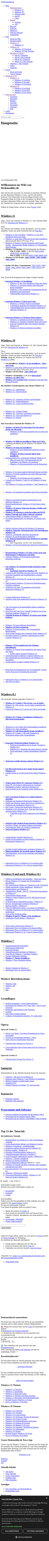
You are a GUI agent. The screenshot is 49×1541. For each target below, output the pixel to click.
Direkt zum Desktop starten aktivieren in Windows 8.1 (25, 803)
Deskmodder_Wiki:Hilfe (14, 1219)
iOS (16, 24)
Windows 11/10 (11, 76)
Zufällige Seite (10, 1478)
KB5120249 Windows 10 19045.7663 (23, 377)
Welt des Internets (16, 33)
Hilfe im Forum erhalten (24, 1381)
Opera (12, 66)
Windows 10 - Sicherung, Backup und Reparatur (23, 399)
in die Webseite (24, 1350)
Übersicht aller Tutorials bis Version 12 (19, 1059)
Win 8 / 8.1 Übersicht (22, 59)
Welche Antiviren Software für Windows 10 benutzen (24, 528)
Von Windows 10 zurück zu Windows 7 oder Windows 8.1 (26, 484)
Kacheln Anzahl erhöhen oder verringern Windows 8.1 (25, 849)
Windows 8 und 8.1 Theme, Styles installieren (22, 916)
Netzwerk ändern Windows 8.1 (17, 829)
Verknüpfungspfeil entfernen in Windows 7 (20, 952)
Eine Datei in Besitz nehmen (15, 1014)
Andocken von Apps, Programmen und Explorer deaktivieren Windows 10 (22, 588)
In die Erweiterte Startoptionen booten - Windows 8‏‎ (24, 1156)
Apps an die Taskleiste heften (16, 914)
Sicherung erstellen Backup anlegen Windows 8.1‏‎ (23, 1148)
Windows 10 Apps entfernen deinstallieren (20, 625)
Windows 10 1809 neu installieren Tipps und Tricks (25, 441)
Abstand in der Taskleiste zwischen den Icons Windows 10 (26, 573)
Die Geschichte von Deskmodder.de (18, 1489)
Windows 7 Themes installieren (17, 958)
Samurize (13, 68)
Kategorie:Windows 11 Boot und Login (20, 301)
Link (30, 1246)
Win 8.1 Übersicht (21, 55)
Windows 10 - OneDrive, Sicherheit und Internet (22, 413)
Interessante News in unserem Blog (18, 970)
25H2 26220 (35, 265)
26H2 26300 (15, 268)
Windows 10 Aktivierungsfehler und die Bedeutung (28, 464)
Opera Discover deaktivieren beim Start (19, 1040)
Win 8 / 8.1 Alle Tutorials (24, 62)
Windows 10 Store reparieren (16, 627)
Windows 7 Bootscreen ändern (16, 1173)
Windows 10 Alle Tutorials (24, 51)
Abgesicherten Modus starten (15, 895)
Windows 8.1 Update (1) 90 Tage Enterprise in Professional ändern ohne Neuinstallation (22, 734)
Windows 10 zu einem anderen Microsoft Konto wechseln (26, 472)
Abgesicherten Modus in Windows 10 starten (21, 516)
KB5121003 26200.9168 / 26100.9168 (27, 252)
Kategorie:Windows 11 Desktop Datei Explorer (23, 318)
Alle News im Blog (12, 682)
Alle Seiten (9, 1472)
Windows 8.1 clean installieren (16, 729)
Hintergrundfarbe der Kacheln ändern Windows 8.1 (25, 851)
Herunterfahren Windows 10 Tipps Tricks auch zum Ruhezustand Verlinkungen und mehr (25, 554)
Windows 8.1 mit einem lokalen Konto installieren (24, 731)
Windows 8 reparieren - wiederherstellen (20, 1146)
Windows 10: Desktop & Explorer (17, 1423)
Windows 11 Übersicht (13, 1390)
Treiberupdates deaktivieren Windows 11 (24, 294)
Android (18, 22)
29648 (7, 270)
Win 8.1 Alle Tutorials (22, 57)
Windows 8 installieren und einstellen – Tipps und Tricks (25, 879)
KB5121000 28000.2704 (38, 255)
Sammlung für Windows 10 (18, 347)
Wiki (7, 37)
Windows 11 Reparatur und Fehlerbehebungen (22, 1398)
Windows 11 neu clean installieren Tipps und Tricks (24, 236)
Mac (7, 990)
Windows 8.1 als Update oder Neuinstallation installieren (25, 727)
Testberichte (14, 35)
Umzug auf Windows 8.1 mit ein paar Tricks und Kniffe (25, 709)
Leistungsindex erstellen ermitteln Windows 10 (22, 662)
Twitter (8, 1195)
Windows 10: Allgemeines (14, 1429)
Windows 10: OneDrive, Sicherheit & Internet (22, 1427)
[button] (24, 1526)
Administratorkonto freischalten (16, 946)
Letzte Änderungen (12, 1476)
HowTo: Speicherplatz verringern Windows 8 (21, 904)
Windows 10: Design (13, 1431)
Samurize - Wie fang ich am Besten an (19, 1077)
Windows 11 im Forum (23, 84)
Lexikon (8, 1012)
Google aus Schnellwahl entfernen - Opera (20, 1037)
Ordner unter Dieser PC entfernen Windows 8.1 (24, 783)
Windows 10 (19, 12)
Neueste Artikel (15, 41)
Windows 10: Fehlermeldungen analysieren (21, 1421)
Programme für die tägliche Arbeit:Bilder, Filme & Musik (25, 1119)
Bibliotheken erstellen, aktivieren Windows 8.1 (22, 787)
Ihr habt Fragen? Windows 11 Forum (18, 1400)
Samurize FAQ (10, 1083)
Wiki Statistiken (11, 1480)
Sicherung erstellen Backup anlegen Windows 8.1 (24, 761)
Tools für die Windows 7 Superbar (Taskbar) (21, 954)
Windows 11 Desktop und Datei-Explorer (20, 1396)
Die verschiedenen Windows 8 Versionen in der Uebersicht (26, 885)
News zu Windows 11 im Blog (16, 1402)
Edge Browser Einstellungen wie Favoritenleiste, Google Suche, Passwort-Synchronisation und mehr (25, 671)
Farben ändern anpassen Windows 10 (23, 654)
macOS (17, 16)
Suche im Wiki (15, 39)
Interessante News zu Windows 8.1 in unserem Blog (24, 863)
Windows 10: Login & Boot (15, 1415)
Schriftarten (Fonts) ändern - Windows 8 (19, 918)
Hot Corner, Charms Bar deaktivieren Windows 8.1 (23, 807)
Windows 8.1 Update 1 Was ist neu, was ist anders (24, 703)
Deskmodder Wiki (12, 1262)
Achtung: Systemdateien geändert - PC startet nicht (23, 1016)
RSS (11, 109)
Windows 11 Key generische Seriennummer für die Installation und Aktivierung (28, 291)
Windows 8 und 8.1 (17, 53)
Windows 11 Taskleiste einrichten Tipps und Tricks (28, 322)
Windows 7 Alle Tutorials (19, 64)
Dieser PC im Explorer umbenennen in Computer (23, 785)
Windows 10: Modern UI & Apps (17, 1425)
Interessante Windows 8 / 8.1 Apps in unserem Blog (24, 865)
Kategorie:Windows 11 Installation (18, 281)
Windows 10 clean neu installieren (18, 448)
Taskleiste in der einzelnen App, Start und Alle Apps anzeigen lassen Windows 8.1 (24, 810)
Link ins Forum (35, 1248)
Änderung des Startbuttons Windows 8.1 (20, 805)
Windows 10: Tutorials (13, 1413)
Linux (17, 18)
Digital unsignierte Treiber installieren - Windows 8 (23, 887)
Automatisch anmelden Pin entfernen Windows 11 (28, 306)
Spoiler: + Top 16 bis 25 (11, 1181)
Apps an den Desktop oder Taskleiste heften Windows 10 (26, 633)
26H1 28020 (26, 268)
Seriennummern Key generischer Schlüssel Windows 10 (25, 458)
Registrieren (9, 113)
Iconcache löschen (12, 950)
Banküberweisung (7, 1348)
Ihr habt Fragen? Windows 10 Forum (18, 1433)
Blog (7, 6)
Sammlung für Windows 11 (18, 223)
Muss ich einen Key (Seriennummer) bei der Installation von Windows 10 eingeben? (26, 461)
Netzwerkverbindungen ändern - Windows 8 (21, 1175)
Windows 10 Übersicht (23, 49)
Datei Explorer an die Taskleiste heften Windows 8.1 (24, 789)
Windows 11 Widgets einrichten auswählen (25, 328)
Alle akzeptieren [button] (12, 1531)
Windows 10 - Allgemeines (15, 390)
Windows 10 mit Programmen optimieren (20, 537)
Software (13, 28)
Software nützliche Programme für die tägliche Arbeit (24, 1114)
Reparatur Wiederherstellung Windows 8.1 (22, 743)
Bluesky (13, 101)
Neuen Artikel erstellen (13, 1221)
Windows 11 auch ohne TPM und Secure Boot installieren (26, 239)
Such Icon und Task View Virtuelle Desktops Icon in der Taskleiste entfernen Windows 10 (25, 612)
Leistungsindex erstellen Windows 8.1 (19, 837)
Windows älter (20, 14)
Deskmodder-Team (12, 1491)
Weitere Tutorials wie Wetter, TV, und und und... (22, 1085)
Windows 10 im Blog (22, 88)
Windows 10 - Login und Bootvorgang (19, 404)
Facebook (13, 97)
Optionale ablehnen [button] (35, 1531)
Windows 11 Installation (14, 1392)
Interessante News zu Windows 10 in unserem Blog (24, 680)
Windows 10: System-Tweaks (16, 1419)
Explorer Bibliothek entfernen (16, 956)
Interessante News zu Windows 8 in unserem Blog (23, 928)
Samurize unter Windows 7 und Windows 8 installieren (25, 1079)
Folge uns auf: (10, 95)
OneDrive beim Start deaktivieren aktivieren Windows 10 (26, 599)
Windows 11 (19, 10)
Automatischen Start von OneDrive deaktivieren (22, 827)
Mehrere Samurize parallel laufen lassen (19, 1081)
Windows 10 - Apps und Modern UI (18, 415)
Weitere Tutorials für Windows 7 (17, 968)
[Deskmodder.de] (7, 2)
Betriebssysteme (16, 8)
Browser (13, 26)
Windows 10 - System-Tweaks (16, 411)
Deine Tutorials (8, 1238)
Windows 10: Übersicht (13, 1411)
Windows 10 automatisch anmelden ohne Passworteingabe (26, 492)
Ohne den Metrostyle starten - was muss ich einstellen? (25, 908)
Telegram (13, 107)
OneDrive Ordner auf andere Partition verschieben (23, 825)
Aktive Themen (15, 74)
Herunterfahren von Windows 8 (16, 889)
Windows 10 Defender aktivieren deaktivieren (22, 535)
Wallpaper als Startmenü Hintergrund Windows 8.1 (23, 801)
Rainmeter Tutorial (12, 1099)
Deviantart (14, 105)
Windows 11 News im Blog (15, 235)
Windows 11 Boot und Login (15, 1394)
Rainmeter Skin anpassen (14, 1101)
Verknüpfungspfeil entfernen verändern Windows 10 (24, 656)
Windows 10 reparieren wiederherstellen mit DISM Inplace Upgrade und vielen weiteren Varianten (25, 513)
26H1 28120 (36, 268)
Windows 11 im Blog (22, 80)
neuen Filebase (17, 1203)
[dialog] (24, 1518)
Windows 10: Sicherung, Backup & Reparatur (22, 1417)
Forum (7, 70)
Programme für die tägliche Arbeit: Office (20, 1117)
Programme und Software (16, 1109)
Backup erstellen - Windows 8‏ (16, 1150)
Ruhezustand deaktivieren (14, 948)
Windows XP (10, 986)
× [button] (46, 1498)
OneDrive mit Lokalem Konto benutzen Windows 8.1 (25, 823)
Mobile (12, 20)
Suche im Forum (16, 72)
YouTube (13, 103)
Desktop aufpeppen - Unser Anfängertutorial (21, 1003)
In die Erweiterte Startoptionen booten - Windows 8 (24, 902)
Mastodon (13, 99)
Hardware (13, 31)
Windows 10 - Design (13, 418)
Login (7, 111)
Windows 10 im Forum (23, 92)
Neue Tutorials (10, 1474)
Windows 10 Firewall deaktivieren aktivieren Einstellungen (26, 545)
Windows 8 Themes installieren (16, 1161)
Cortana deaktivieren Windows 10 (17, 597)
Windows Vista (10, 984)
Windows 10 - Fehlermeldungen (17, 401)
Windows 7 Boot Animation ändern (18, 960)
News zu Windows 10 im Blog (16, 1436)
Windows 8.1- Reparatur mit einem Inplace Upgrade (29, 749)
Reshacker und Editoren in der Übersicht (20, 1010)
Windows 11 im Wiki (22, 82)
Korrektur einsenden (24, 1367)
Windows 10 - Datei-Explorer (16, 392)
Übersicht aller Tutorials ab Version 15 (19, 1043)
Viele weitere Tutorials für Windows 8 (19, 926)
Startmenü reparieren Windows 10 (23, 571)
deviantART (9, 1191)
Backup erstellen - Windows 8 (16, 906)
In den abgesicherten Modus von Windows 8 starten (24, 1144)
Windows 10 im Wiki (22, 90)
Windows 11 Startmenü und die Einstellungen (26, 320)
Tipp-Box (38, 231)
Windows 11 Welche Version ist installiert (25, 304)
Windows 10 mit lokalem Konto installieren (25, 478)
